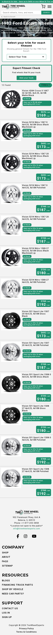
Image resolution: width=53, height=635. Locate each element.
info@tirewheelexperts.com (26, 528)
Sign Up (7, 617)
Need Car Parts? (13, 593)
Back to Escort (9, 17)
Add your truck (26, 78)
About (6, 556)
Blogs (6, 580)
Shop (5, 552)
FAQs (5, 561)
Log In (6, 612)
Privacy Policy (26, 628)
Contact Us (10, 608)
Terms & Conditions (26, 632)
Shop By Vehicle (12, 589)
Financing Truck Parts (17, 584)
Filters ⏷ (46, 85)
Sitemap (7, 565)
